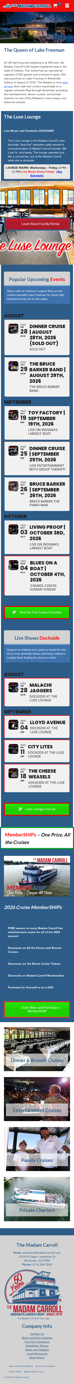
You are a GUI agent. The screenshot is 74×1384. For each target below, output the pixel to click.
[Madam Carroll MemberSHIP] (37, 876)
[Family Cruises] (37, 1149)
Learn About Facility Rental (40, 224)
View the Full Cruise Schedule (40, 612)
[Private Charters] (37, 1199)
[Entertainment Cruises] (37, 1099)
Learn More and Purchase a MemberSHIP (40, 1009)
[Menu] (67, 6)
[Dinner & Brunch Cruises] (37, 1049)
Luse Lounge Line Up (39, 809)
